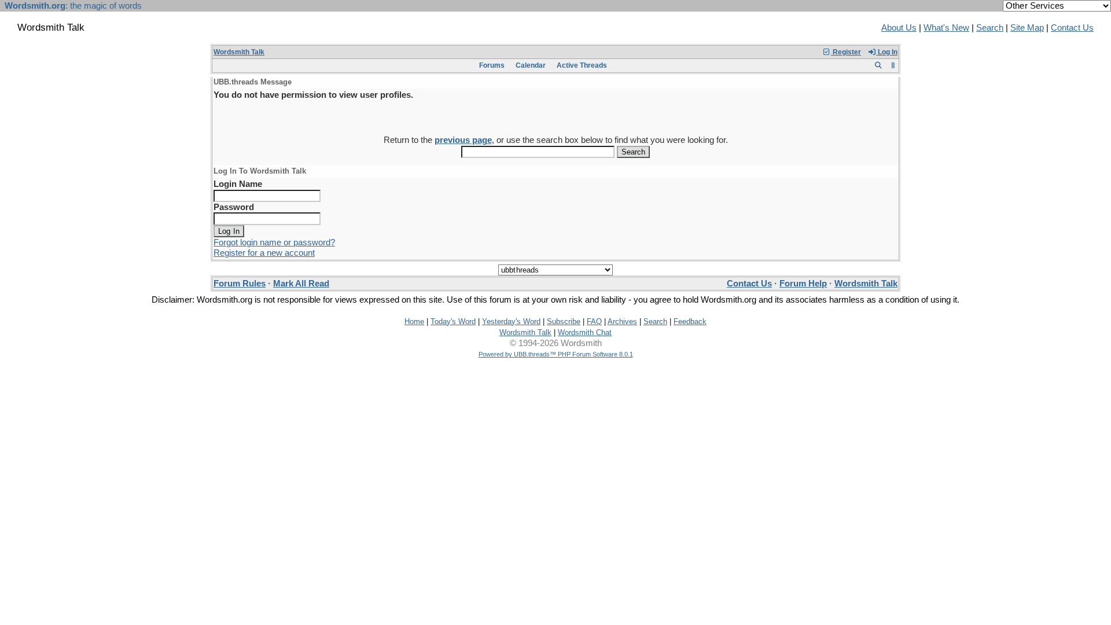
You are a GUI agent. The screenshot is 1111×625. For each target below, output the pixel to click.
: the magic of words (73, 5)
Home (414, 321)
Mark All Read (301, 283)
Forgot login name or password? (274, 242)
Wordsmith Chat (585, 332)
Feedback (690, 321)
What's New (946, 27)
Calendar (531, 65)
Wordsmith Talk (239, 52)
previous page (463, 140)
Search (989, 27)
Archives (622, 321)
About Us (899, 27)
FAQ (594, 321)
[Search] (878, 65)
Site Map (1027, 27)
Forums (492, 65)
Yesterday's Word (511, 321)
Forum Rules (240, 283)
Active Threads (582, 65)
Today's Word (453, 321)
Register (846, 52)
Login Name (238, 184)
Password (234, 207)
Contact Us (1072, 27)
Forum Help (803, 283)
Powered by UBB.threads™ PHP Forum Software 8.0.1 (556, 354)
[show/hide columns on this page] (893, 65)
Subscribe (563, 321)
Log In (886, 52)
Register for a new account (264, 253)
